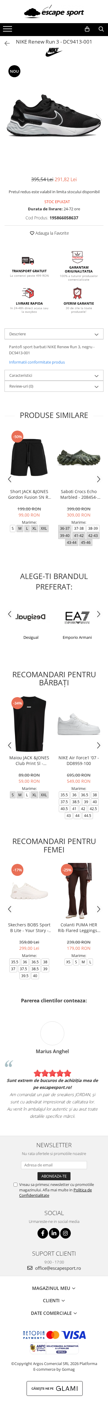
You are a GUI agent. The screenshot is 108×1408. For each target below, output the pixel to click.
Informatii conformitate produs (37, 362)
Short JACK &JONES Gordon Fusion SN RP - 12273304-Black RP (29, 494)
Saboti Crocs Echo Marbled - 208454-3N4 (78, 494)
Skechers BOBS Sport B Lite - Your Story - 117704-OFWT (29, 927)
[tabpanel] (54, 113)
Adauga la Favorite (51, 233)
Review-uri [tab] (21, 386)
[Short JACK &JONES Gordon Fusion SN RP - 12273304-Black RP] (29, 458)
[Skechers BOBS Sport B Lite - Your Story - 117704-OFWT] (29, 891)
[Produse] (8, 30)
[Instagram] (65, 1233)
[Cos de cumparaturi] (87, 29)
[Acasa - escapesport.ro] (54, 12)
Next (99, 120)
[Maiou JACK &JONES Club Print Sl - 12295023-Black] (29, 724)
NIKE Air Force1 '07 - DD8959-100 (78, 760)
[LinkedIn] (54, 1233)
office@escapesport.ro (57, 1268)
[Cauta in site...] (101, 29)
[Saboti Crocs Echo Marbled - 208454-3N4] (78, 458)
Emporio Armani (77, 637)
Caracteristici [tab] (20, 375)
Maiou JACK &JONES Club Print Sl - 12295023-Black (29, 760)
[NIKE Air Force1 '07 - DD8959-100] (78, 724)
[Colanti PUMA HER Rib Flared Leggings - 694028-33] (78, 891)
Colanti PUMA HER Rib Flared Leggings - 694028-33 (79, 927)
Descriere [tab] (17, 334)
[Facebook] (43, 1233)
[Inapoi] (4, 43)
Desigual (30, 637)
